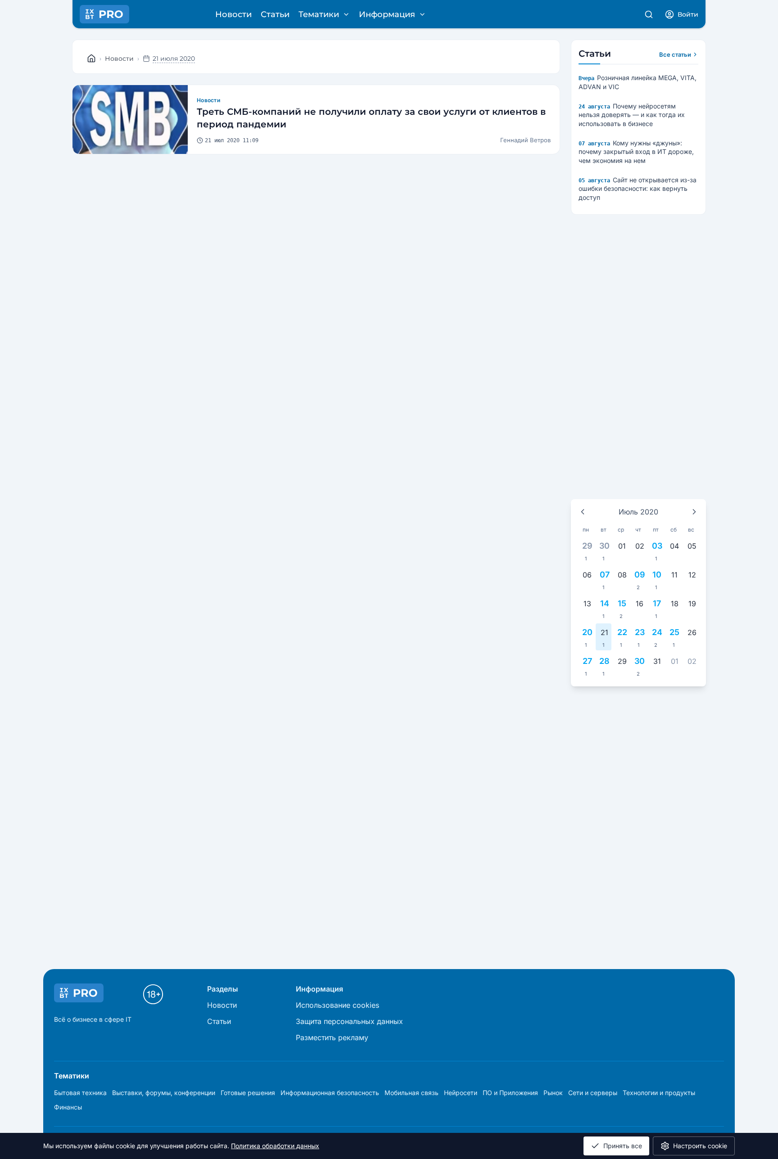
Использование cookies (337, 1005)
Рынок (553, 1092)
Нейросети (460, 1092)
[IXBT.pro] (91, 58)
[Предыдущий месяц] (582, 511)
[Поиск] (649, 14)
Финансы (68, 1107)
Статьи (275, 14)
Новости (233, 14)
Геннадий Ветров (525, 140)
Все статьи (675, 54)
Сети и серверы (592, 1092)
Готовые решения (248, 1092)
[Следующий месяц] (694, 511)
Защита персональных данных (349, 1021)
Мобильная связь (411, 1092)
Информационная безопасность (329, 1092)
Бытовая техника (80, 1092)
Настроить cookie (700, 1146)
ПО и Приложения (510, 1092)
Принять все (622, 1146)
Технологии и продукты (659, 1092)
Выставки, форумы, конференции (163, 1092)
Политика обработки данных (275, 1146)
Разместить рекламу (332, 1037)
